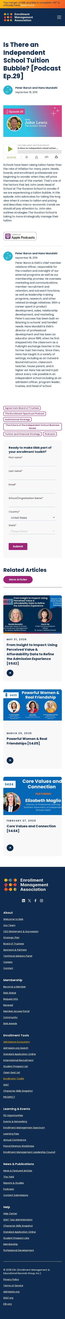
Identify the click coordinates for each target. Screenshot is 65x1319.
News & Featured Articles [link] (17, 1170)
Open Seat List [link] (11, 1072)
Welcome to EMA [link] (13, 919)
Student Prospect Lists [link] (16, 1238)
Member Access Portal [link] (16, 1011)
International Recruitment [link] (18, 1060)
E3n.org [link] (7, 1304)
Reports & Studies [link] (13, 1183)
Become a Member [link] (14, 986)
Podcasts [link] (8, 1189)
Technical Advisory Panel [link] (17, 956)
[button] (58, 17)
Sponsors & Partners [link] (15, 949)
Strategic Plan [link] (11, 937)
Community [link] (10, 1017)
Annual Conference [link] (14, 1140)
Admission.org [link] (11, 1291)
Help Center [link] (10, 1213)
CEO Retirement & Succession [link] (20, 931)
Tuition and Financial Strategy (22, 434)
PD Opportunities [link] (13, 1115)
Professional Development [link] (18, 1250)
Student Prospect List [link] (15, 1066)
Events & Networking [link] (15, 1121)
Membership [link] (10, 1244)
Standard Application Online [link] (19, 1054)
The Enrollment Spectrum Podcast (24, 413)
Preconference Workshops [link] (18, 1146)
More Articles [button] (18, 579)
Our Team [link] (9, 925)
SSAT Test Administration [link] (17, 1219)
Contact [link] (8, 968)
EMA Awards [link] (10, 1023)
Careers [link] (7, 962)
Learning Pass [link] (11, 1133)
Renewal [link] (8, 1005)
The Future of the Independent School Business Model (32, 427)
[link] (18, 17)
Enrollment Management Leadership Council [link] (29, 1152)
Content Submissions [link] (15, 1195)
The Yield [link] (8, 1176)
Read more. (28, 5)
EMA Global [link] (9, 993)
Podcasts (50, 434)
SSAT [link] (6, 1084)
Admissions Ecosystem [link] (16, 1042)
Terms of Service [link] (13, 1285)
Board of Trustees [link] (13, 943)
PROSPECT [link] (9, 1097)
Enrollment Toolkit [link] (13, 1078)
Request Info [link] (10, 999)
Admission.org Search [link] (15, 1048)
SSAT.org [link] (8, 1297)
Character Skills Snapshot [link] (18, 1091)
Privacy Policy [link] (11, 1279)
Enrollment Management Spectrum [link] (24, 1127)
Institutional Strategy (17, 419)
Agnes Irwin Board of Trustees (22, 408)
